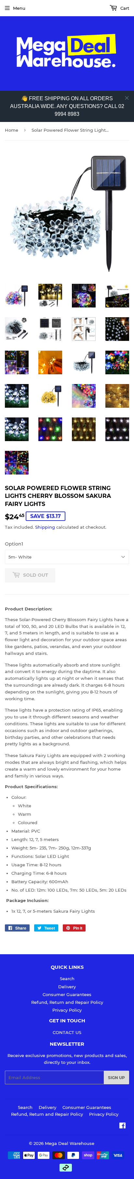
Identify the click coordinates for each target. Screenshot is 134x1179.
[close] (127, 98)
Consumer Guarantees (67, 994)
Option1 (14, 544)
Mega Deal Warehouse (69, 1143)
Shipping (45, 527)
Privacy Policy (67, 1010)
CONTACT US (67, 1032)
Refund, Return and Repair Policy (67, 1002)
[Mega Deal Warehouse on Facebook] (122, 1126)
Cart (124, 8)
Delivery (67, 986)
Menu (19, 8)
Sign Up (116, 1077)
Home (11, 130)
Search (67, 978)
